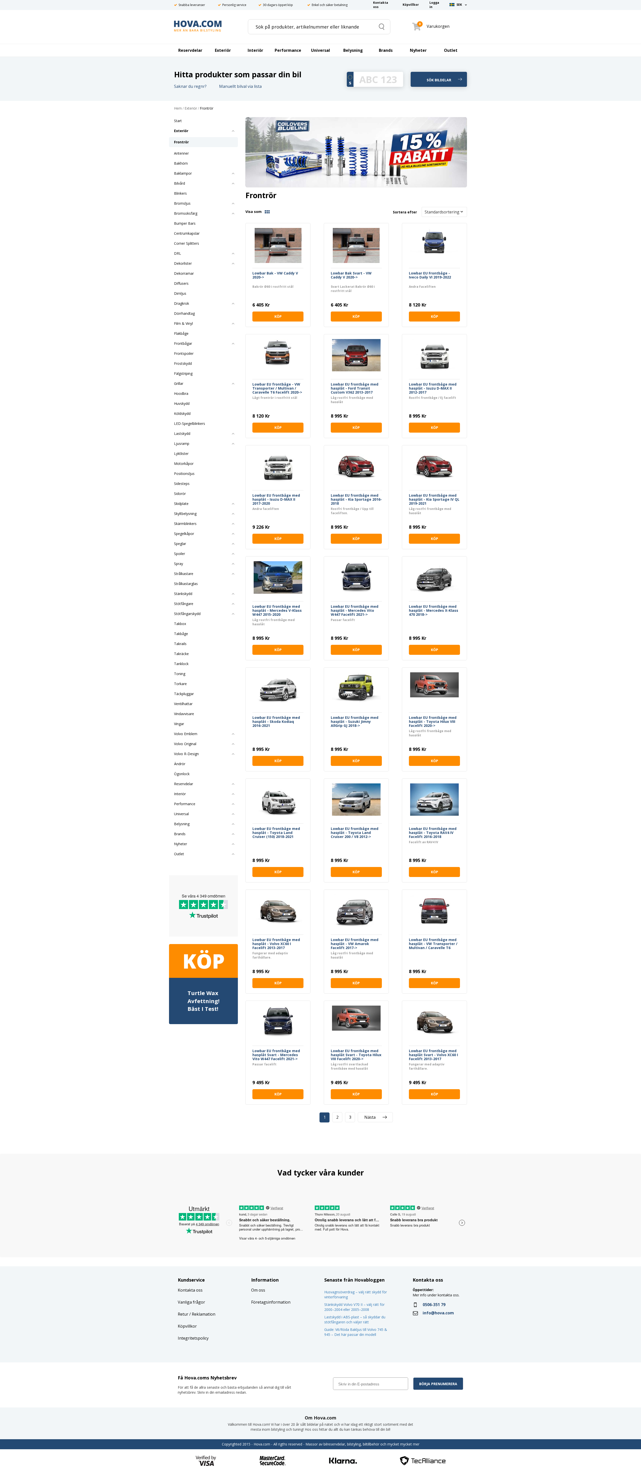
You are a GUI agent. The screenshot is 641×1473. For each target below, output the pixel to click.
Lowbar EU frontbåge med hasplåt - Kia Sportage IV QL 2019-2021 (434, 499)
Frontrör (206, 108)
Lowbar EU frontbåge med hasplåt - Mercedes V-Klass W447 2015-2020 (277, 611)
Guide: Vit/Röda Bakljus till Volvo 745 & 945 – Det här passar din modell (355, 1332)
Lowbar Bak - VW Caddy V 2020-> (275, 275)
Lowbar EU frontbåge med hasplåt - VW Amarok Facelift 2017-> (354, 944)
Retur (183, 1314)
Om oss (258, 1290)
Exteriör (191, 108)
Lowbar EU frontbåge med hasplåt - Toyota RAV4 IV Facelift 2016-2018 (432, 833)
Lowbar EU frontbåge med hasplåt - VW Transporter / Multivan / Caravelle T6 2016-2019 (433, 944)
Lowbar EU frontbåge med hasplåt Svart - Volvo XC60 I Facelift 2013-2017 (433, 1055)
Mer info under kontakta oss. (436, 1295)
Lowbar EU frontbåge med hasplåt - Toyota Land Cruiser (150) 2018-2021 (276, 833)
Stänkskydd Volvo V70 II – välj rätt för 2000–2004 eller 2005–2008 (354, 1307)
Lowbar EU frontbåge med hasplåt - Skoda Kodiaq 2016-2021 (276, 722)
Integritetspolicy (193, 1338)
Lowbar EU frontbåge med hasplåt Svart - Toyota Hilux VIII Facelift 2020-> (356, 1055)
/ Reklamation (201, 1314)
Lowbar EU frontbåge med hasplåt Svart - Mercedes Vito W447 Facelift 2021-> (276, 1055)
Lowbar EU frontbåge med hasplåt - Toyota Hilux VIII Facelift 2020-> (432, 722)
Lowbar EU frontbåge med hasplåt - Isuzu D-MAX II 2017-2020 (276, 499)
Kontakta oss (190, 1290)
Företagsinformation (270, 1302)
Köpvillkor (187, 1326)
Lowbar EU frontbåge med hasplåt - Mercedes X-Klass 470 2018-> (433, 611)
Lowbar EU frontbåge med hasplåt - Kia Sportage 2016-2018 (356, 499)
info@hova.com (438, 1313)
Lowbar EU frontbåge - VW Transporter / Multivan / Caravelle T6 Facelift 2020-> (277, 388)
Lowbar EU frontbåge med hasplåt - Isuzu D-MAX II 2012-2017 (432, 388)
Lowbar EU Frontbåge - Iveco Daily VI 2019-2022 (430, 275)
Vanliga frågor (191, 1302)
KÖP (278, 316)
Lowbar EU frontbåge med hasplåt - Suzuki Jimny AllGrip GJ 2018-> (354, 722)
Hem (178, 108)
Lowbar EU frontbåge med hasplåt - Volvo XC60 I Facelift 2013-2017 (276, 944)
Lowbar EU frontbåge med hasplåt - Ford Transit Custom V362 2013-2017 (354, 388)
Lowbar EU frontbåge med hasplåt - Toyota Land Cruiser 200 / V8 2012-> (354, 833)
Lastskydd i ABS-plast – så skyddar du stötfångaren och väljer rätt (354, 1319)
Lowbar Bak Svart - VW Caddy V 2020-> (351, 275)
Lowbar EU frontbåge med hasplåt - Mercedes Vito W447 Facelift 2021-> (354, 611)
